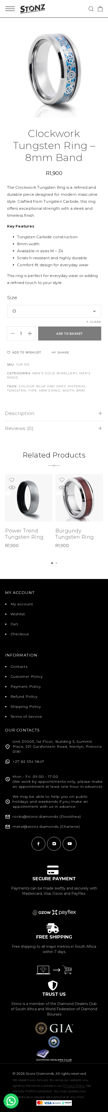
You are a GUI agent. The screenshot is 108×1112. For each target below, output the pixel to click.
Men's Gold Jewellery (54, 373)
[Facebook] (38, 844)
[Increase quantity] (31, 333)
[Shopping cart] (100, 9)
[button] (52, 563)
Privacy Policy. (74, 1086)
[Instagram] (54, 844)
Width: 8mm (73, 390)
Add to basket (69, 334)
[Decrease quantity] (11, 333)
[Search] (91, 9)
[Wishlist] (12, 480)
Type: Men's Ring (44, 390)
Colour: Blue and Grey (42, 386)
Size (12, 297)
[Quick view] (12, 488)
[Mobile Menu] (10, 8)
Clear (95, 322)
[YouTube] (69, 844)
